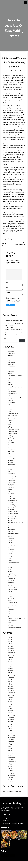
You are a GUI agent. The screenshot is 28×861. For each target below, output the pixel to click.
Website (8, 292)
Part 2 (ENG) (10, 542)
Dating (9, 435)
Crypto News (11, 426)
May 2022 (10, 726)
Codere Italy (10, 420)
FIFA (9, 444)
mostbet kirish (11, 509)
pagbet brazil (11, 538)
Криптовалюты (11, 609)
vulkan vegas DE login (12, 587)
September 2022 (12, 719)
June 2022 (10, 724)
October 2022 (11, 717)
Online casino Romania (13, 535)
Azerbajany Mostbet (12, 386)
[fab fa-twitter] (6, 855)
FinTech (9, 446)
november (10, 531)
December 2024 (11, 674)
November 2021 (11, 737)
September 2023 (12, 697)
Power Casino (11, 556)
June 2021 (10, 746)
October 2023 (11, 695)
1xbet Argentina (11, 362)
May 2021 (10, 748)
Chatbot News (11, 417)
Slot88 (9, 569)
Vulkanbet (10, 591)
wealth (9, 595)
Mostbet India (11, 507)
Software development (13, 575)
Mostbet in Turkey (12, 506)
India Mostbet (11, 457)
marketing (10, 489)
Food (9, 447)
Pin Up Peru (10, 551)
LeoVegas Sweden (12, 482)
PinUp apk (10, 553)
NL (8, 527)
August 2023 (10, 699)
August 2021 (10, 743)
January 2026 (11, 650)
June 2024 (10, 681)
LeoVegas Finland (12, 477)
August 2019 (10, 777)
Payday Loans (11, 544)
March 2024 (10, 686)
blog (9, 404)
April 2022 (10, 728)
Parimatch (10, 540)
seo (9, 566)
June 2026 (10, 641)
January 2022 (10, 734)
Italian (9, 466)
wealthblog (10, 596)
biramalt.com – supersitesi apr (14, 397)
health (9, 453)
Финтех (9, 622)
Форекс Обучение (12, 625)
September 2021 (11, 741)
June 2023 (10, 703)
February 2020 (11, 772)
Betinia (9, 395)
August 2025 (10, 659)
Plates (9, 555)
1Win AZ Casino (11, 353)
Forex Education (11, 449)
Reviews (10, 560)
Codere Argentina (12, 418)
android (9, 382)
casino (9, 411)
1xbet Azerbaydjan (12, 366)
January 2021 (10, 755)
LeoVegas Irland (11, 480)
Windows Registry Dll (12, 602)
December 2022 (11, 714)
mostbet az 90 (11, 498)
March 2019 (10, 781)
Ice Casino (10, 455)
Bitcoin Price (10, 400)
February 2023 (11, 710)
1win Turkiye (10, 357)
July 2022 (10, 723)
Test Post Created (9, 327)
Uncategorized (11, 239)
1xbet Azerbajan (11, 364)
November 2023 (11, 694)
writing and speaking (12, 605)
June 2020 (10, 764)
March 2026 (10, 646)
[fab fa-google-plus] (9, 855)
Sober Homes (11, 571)
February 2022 (11, 732)
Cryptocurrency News (12, 431)
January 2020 (11, 773)
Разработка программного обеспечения (16, 618)
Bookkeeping (11, 406)
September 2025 (12, 657)
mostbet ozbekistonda (13, 511)
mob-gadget (11, 493)
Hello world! (18, 791)
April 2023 (10, 706)
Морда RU (10, 613)
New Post (10, 524)
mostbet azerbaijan (12, 500)
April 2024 (10, 685)
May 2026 (10, 643)
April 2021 (10, 750)
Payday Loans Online (12, 546)
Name (7, 282)
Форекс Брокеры (11, 624)
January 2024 (11, 690)
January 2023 (10, 712)
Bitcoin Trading (11, 402)
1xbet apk (10, 360)
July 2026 (10, 639)
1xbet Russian (11, 373)
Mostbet (10, 495)
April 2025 (10, 666)
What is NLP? (11, 598)
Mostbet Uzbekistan (12, 518)
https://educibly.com (18, 121)
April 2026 (10, 645)
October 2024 (11, 677)
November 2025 (11, 654)
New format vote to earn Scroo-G (15, 522)
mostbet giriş (11, 504)
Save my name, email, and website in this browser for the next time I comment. (14, 300)
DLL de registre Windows (13, 438)
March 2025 (10, 668)
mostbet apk (11, 496)
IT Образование (11, 464)
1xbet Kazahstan (11, 371)
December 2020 (11, 757)
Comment (9, 267)
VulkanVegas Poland (12, 593)
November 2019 (11, 775)
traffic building (11, 580)
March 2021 (10, 752)
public (9, 558)
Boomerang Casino (12, 408)
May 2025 (10, 665)
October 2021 (11, 739)
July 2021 (10, 744)
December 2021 (11, 735)
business (10, 409)
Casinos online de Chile (13, 413)
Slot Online (10, 567)
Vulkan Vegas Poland (12, 589)
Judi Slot (10, 469)
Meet (9, 491)
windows (10, 600)
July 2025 (10, 661)
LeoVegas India (11, 478)
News (9, 526)
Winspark (10, 604)
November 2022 (11, 715)
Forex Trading (11, 451)
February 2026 (11, 648)
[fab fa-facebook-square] (2, 855)
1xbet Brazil (10, 368)
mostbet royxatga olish (13, 513)
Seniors (9, 564)
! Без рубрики (11, 351)
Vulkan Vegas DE (11, 586)
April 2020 (10, 768)
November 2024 (11, 675)
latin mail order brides (12, 475)
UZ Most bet (11, 584)
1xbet (9, 358)
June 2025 (10, 663)
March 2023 (10, 708)
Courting (10, 422)
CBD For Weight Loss (12, 415)
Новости (10, 615)
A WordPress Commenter (8, 791)
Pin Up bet (10, 547)
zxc (8, 607)
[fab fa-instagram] (13, 855)
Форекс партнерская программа (14, 627)
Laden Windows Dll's (12, 473)
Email (7, 287)
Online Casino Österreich (13, 533)
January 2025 (11, 672)
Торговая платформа (12, 620)
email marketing (11, 442)
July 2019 (10, 779)
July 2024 (10, 679)
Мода (9, 611)
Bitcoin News (11, 398)
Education (10, 440)
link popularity (11, 484)
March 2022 (10, 730)
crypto (9, 424)
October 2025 (11, 655)
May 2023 (10, 704)
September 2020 (12, 761)
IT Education (10, 460)
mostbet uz (10, 515)
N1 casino (10, 520)
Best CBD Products (12, 391)
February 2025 (11, 670)
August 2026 (10, 637)
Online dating (11, 536)
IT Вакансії (10, 462)
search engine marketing (13, 562)
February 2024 (11, 688)
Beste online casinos (12, 393)
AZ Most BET (11, 384)
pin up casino (11, 549)
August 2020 (11, 763)
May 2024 (10, 683)
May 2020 (10, 766)
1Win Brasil (10, 355)
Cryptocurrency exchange (13, 429)
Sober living (10, 573)
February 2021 (11, 754)
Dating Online (11, 437)
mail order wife (11, 487)
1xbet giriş (10, 369)
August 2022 (10, 721)
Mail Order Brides (11, 486)
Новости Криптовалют (13, 616)
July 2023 (10, 701)
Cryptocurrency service (13, 433)
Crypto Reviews (11, 427)
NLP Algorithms (11, 529)
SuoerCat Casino (11, 578)
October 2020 (11, 759)
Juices (9, 471)
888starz (10, 378)
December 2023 (11, 692)
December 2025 (11, 652)
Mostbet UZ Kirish (12, 516)
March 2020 (10, 770)
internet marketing (12, 458)
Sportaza (10, 576)
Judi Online (10, 467)
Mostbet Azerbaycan (12, 502)
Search (4, 338)
